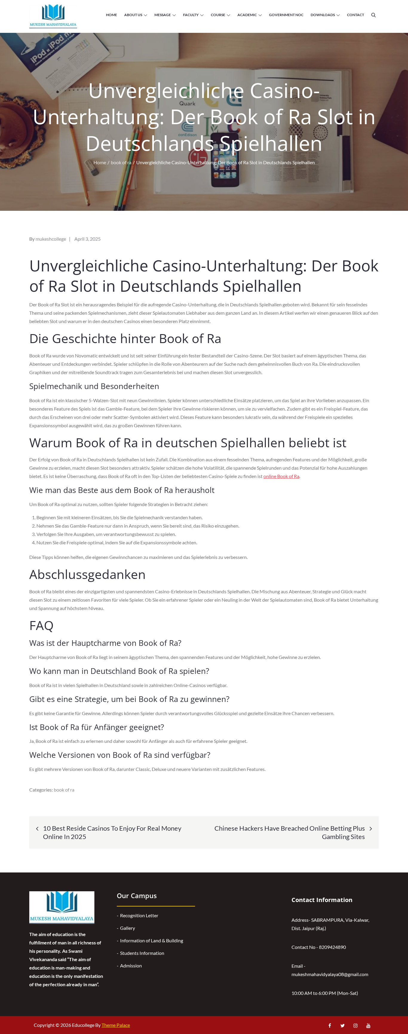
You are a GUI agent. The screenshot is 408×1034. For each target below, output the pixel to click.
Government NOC (286, 15)
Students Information (142, 953)
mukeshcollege (51, 239)
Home (111, 15)
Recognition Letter (139, 915)
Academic (247, 15)
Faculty (191, 15)
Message (162, 15)
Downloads (323, 15)
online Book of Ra (281, 476)
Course (218, 15)
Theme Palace (116, 1025)
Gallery (127, 928)
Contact (355, 15)
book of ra (64, 789)
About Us (133, 15)
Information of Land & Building (151, 940)
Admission (131, 965)
